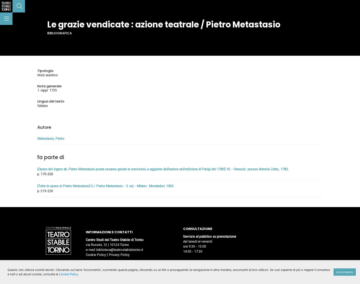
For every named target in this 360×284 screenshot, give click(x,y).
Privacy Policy (119, 255)
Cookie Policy (96, 255)
